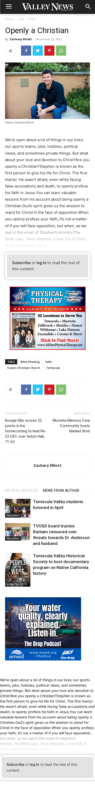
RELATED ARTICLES (21, 490)
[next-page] (16, 586)
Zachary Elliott (21, 39)
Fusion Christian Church (23, 368)
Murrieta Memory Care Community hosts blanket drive (71, 425)
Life (21, 19)
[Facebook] (26, 51)
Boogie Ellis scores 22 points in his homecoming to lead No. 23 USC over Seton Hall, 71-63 (25, 431)
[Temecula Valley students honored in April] (17, 508)
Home (9, 19)
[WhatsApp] (61, 51)
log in (41, 262)
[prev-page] (8, 586)
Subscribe (21, 262)
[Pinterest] (49, 51)
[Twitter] (38, 51)
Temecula (53, 368)
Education (13, 515)
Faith (32, 19)
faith (48, 362)
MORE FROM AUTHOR (61, 490)
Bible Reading (30, 362)
